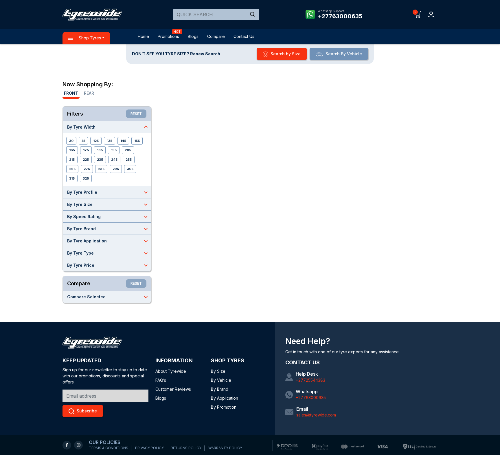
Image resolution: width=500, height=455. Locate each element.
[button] (418, 14)
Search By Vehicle (344, 53)
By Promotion (223, 407)
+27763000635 (340, 16)
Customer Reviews (173, 389)
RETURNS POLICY (186, 448)
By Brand (219, 389)
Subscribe (87, 410)
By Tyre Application (108, 241)
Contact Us (244, 36)
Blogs (193, 36)
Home (143, 36)
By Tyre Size (108, 204)
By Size (218, 371)
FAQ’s (160, 380)
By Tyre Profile (108, 192)
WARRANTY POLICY (225, 448)
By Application (224, 398)
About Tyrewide (170, 371)
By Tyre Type (108, 253)
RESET (136, 114)
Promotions (168, 36)
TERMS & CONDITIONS (108, 448)
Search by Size (286, 53)
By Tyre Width (108, 127)
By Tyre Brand (108, 229)
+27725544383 (310, 380)
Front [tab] (71, 93)
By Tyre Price (108, 265)
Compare (216, 36)
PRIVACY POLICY (149, 448)
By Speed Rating (108, 217)
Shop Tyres (89, 37)
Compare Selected (108, 297)
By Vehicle (221, 380)
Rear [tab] (89, 93)
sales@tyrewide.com (316, 414)
